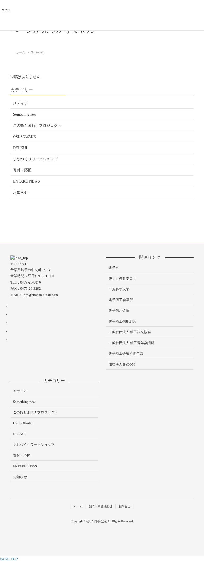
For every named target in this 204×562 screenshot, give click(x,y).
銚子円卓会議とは (100, 506)
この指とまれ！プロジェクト (37, 126)
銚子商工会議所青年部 (126, 354)
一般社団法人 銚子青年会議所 (131, 343)
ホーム (78, 506)
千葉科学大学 (119, 289)
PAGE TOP (9, 559)
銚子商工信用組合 (122, 321)
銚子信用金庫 (119, 310)
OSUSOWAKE (24, 137)
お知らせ (20, 193)
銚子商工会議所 (121, 300)
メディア (20, 103)
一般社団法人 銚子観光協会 (130, 332)
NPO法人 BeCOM (122, 364)
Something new (24, 114)
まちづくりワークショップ (35, 159)
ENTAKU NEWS (26, 181)
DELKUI (20, 148)
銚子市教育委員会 (122, 278)
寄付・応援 (22, 170)
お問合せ (124, 506)
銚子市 (114, 268)
